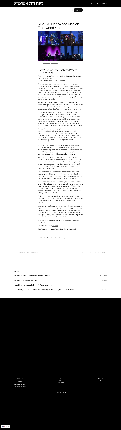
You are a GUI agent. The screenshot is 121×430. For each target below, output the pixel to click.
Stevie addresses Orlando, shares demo (27, 252)
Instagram (100, 378)
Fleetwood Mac (54, 63)
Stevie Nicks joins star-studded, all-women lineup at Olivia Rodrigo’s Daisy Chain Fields (44, 289)
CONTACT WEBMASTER (20, 386)
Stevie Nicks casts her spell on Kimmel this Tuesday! (32, 276)
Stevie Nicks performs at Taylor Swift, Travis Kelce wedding (34, 285)
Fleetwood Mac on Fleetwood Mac (50, 237)
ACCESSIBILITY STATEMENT (20, 384)
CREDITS (20, 381)
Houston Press (53, 229)
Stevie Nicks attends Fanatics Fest (26, 280)
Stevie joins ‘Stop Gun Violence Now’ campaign (92, 252)
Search (78, 10)
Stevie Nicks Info (46, 63)
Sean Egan (61, 237)
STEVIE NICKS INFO (28, 3)
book (40, 237)
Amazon (55, 226)
